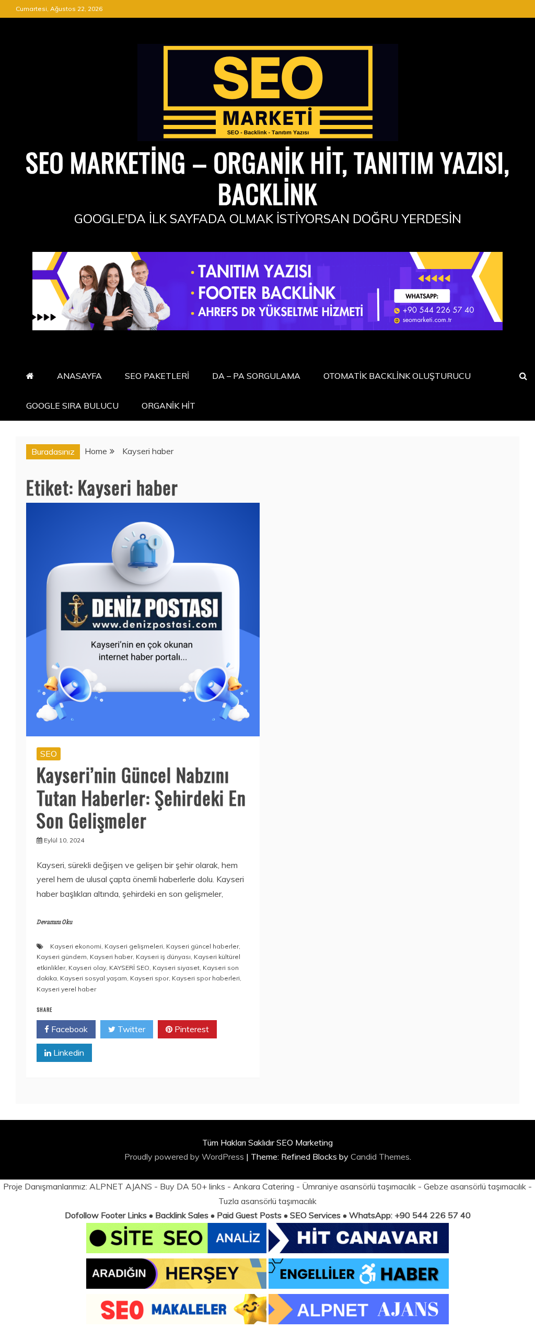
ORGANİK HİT (168, 405)
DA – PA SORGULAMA (256, 376)
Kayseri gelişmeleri (133, 946)
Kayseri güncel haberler (202, 946)
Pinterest (190, 1029)
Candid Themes (380, 1156)
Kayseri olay (87, 968)
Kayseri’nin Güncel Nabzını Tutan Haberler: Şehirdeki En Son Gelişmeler (141, 796)
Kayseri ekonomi (75, 946)
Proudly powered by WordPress (185, 1156)
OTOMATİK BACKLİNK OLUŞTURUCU (397, 376)
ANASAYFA (79, 376)
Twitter (130, 1029)
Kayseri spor (149, 978)
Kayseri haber (111, 957)
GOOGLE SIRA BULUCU (72, 405)
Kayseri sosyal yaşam (93, 978)
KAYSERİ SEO (129, 968)
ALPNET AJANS (120, 1186)
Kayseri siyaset (176, 968)
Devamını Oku (54, 922)
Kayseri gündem (62, 957)
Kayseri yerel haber (66, 989)
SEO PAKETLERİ (157, 376)
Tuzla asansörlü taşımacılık (267, 1201)
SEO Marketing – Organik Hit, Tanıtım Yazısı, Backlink (267, 177)
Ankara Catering (263, 1186)
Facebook (68, 1029)
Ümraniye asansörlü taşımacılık (359, 1186)
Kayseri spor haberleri (206, 978)
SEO (48, 753)
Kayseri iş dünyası (163, 957)
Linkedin (67, 1052)
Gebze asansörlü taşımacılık (475, 1186)
